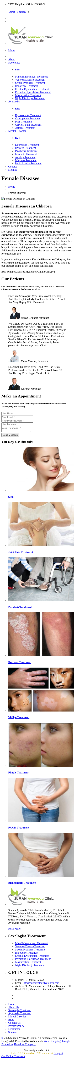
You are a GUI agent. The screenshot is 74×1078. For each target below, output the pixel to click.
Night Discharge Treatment (30, 98)
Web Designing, (52, 1041)
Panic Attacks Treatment (28, 163)
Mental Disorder (17, 130)
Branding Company (25, 1044)
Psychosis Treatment (26, 151)
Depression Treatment (27, 144)
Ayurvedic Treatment (19, 1013)
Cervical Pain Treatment (28, 124)
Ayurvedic (14, 101)
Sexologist (14, 62)
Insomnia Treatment (26, 154)
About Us (13, 1007)
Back (17, 69)
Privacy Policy (16, 1025)
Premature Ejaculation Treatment (33, 92)
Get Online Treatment (13, 1056)
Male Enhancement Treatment (31, 76)
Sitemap (12, 169)
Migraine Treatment (25, 160)
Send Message (10, 435)
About (11, 59)
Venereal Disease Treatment (30, 79)
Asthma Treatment (25, 127)
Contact (12, 166)
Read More (14, 928)
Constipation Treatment (27, 118)
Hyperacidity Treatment (28, 115)
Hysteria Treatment (25, 147)
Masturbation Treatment (28, 95)
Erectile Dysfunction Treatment (32, 89)
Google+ (58, 1053)
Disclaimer (14, 1028)
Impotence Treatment (26, 85)
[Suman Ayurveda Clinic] (31, 42)
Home (11, 186)
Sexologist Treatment (19, 1010)
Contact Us (14, 1022)
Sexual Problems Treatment (30, 82)
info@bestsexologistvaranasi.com (41, 982)
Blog (11, 1019)
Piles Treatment (23, 121)
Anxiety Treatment (25, 157)
